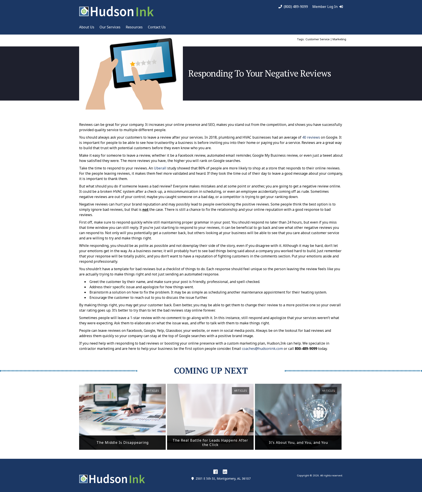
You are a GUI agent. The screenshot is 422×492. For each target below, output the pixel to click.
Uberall (160, 168)
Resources (134, 27)
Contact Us (157, 27)
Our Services (110, 27)
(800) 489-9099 (296, 6)
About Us (86, 27)
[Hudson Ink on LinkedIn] (225, 471)
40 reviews (311, 137)
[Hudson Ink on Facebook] (215, 471)
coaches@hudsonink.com (262, 348)
